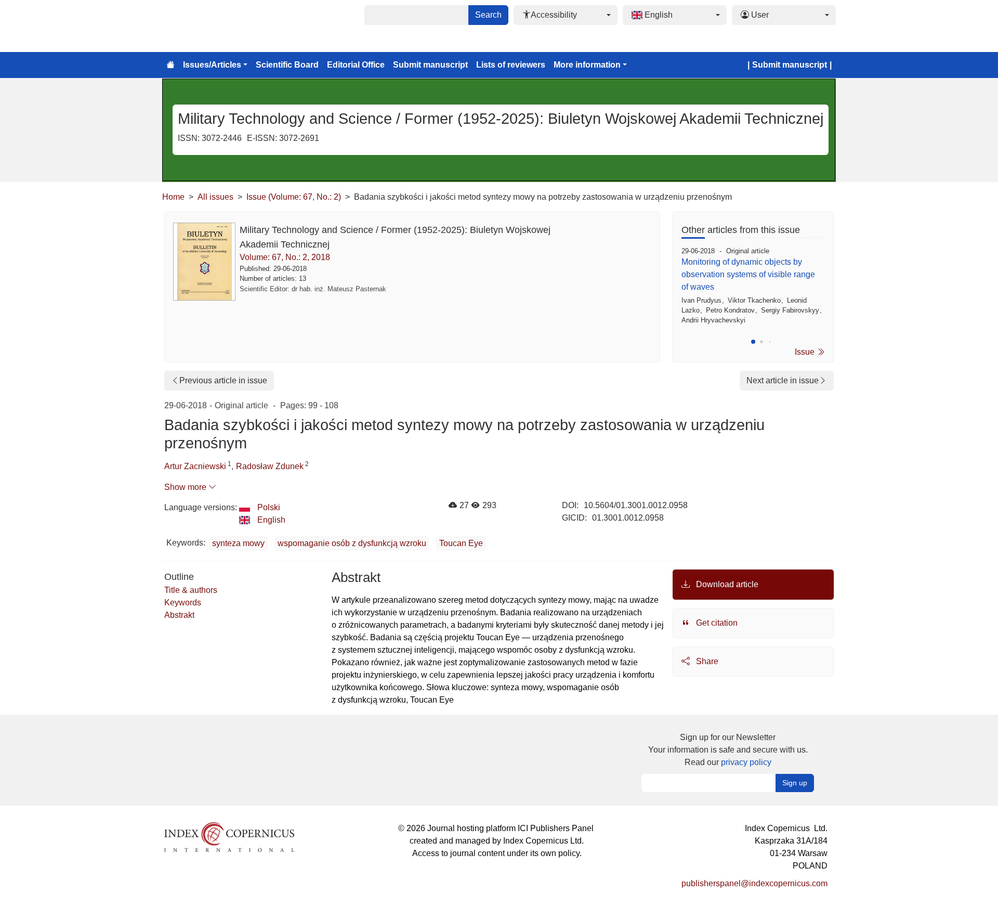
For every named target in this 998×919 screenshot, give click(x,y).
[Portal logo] (214, 26)
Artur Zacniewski (195, 466)
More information (587, 64)
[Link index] (229, 836)
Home (173, 196)
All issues (215, 196)
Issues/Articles (212, 64)
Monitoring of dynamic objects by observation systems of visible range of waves (748, 274)
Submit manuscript (430, 64)
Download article (726, 584)
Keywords (182, 602)
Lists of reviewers (510, 64)
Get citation (716, 622)
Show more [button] (186, 487)
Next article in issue (782, 380)
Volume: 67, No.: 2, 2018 (285, 257)
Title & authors (190, 590)
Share (706, 661)
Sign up (794, 783)
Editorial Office (356, 64)
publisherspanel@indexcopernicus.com (754, 883)
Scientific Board (287, 64)
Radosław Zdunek (270, 466)
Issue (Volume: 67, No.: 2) (293, 196)
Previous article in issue (223, 380)
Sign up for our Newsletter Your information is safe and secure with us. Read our (728, 750)
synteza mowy (238, 543)
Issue (806, 351)
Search (488, 14)
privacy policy (746, 762)
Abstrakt (179, 615)
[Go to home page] (170, 65)
